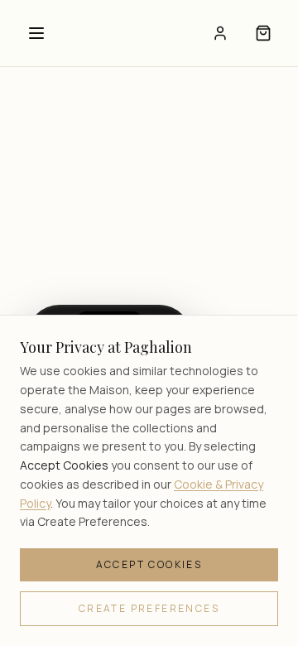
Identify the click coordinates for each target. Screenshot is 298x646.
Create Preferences (149, 608)
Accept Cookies (149, 564)
